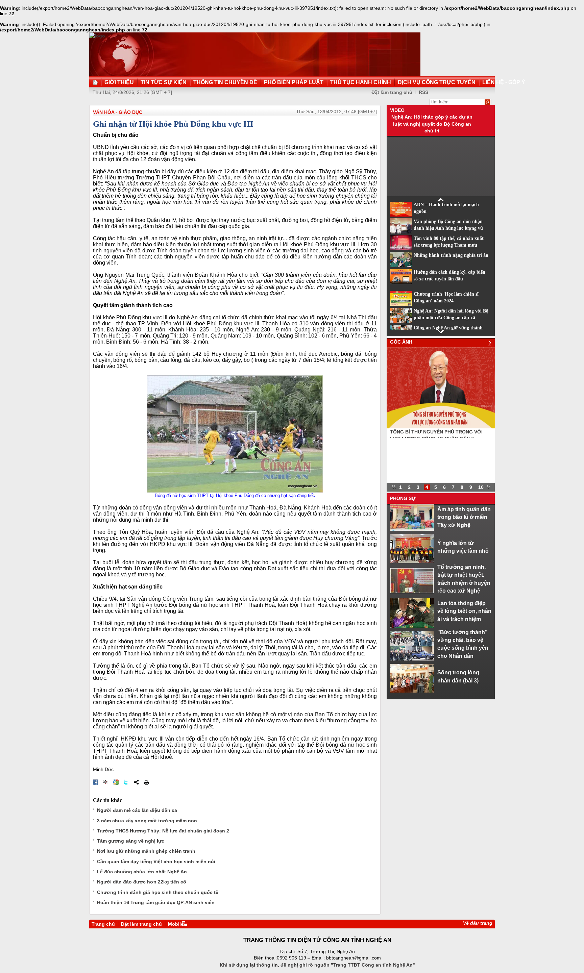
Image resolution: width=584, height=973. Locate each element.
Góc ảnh (401, 342)
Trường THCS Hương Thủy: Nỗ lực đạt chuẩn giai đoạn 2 (163, 830)
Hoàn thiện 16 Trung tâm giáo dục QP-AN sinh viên (156, 902)
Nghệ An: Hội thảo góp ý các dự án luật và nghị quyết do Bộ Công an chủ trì (431, 123)
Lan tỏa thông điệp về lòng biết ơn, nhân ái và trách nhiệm (464, 611)
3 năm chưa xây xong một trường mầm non (147, 820)
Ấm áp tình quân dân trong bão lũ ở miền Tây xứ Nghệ (464, 517)
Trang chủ (103, 924)
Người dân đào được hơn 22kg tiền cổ (141, 881)
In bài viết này (146, 782)
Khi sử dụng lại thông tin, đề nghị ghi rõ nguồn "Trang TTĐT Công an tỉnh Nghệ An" (317, 965)
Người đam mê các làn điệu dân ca (137, 810)
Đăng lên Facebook (95, 782)
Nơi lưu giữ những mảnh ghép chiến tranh (146, 851)
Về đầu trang (477, 923)
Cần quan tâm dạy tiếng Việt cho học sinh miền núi (156, 861)
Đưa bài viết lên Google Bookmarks (116, 782)
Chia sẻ (136, 782)
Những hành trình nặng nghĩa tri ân (451, 255)
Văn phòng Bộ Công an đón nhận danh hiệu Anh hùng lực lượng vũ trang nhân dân (448, 228)
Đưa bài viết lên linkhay (105, 782)
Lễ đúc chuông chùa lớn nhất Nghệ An (142, 871)
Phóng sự (403, 498)
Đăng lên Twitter (126, 782)
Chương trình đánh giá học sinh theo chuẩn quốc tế (157, 892)
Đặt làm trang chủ (141, 924)
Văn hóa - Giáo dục (117, 112)
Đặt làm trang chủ (391, 92)
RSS (423, 92)
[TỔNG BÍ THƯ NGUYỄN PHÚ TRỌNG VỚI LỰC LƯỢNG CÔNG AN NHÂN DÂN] (441, 426)
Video (397, 110)
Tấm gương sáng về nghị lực (130, 841)
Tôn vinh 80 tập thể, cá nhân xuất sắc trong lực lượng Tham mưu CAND (449, 245)
